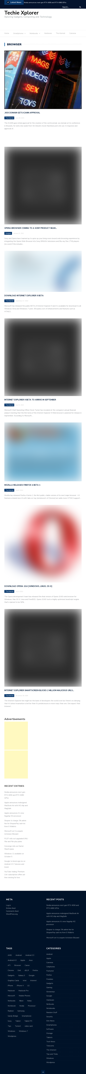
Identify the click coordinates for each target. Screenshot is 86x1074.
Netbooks (11, 1001)
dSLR (27, 970)
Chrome (11, 970)
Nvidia (21, 1006)
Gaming (49, 987)
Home (6, 33)
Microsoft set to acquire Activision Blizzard (62, 938)
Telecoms (50, 1046)
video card (29, 1026)
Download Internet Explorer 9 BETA (24, 295)
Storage (49, 1033)
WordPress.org (12, 914)
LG (28, 985)
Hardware (48, 33)
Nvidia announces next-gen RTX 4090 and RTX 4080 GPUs (45, 2)
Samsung (20, 1011)
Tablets (49, 1037)
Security (49, 1017)
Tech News (50, 1041)
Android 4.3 (12, 960)
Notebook (12, 1006)
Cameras (72, 33)
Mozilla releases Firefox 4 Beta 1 (22, 485)
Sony (10, 1021)
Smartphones (51, 1025)
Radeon (11, 1011)
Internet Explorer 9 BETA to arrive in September (30, 399)
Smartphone (26, 1016)
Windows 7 (23, 1031)
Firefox (35, 970)
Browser (17, 965)
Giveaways (50, 992)
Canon (27, 965)
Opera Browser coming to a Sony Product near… (30, 228)
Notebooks (50, 1008)
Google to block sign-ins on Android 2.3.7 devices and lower (14, 864)
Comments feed (12, 911)
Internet (33, 980)
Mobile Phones (24, 996)
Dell (19, 970)
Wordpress (12, 1036)
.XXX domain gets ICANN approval (22, 112)
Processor (31, 1006)
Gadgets (8, 233)
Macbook (11, 991)
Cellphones (50, 967)
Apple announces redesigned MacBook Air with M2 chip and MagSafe (16, 805)
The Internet (60, 33)
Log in (8, 905)
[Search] (80, 7)
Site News (50, 1021)
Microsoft (11, 996)
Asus (31, 960)
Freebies (49, 979)
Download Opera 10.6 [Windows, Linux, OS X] (28, 586)
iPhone (10, 985)
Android (19, 955)
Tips (9, 1026)
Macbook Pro (23, 991)
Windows (11, 1031)
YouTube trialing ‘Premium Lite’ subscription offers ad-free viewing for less (14, 875)
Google (31, 975)
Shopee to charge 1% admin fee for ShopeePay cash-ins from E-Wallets (15, 823)
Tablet (18, 1021)
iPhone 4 (20, 985)
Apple (22, 960)
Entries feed (10, 908)
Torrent (18, 1026)
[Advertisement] (42, 23)
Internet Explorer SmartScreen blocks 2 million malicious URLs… (39, 690)
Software (50, 1029)
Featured (50, 971)
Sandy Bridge (13, 1016)
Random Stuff (51, 1012)
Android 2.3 (29, 955)
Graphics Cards (13, 980)
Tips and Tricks (52, 1054)
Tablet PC (28, 1021)
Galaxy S (21, 975)
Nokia (29, 1001)
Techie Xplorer (21, 12)
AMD (10, 955)
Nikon (21, 1001)
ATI (9, 965)
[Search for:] (69, 7)
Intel (24, 980)
